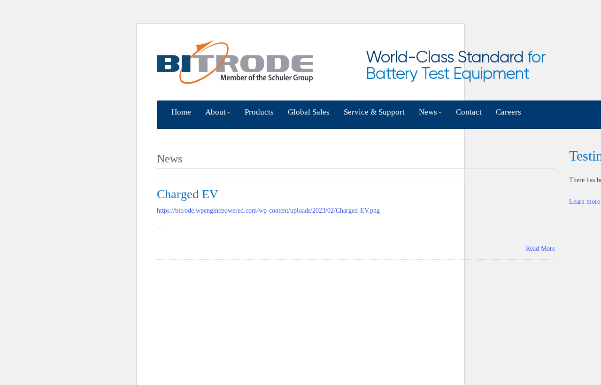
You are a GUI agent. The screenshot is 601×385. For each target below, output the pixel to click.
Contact (469, 112)
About (215, 112)
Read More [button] (540, 248)
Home (181, 112)
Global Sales (309, 112)
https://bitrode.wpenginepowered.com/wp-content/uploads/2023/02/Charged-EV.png (268, 210)
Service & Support (374, 112)
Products (259, 112)
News (428, 112)
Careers (508, 112)
